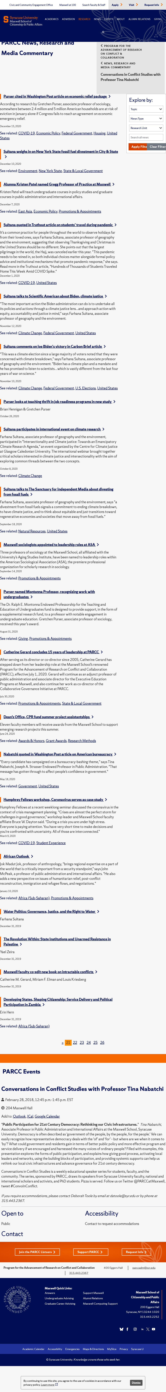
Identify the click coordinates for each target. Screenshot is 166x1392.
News (97, 19)
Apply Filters (140, 147)
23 (82, 1042)
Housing (100, 133)
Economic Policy (48, 133)
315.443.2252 (149, 1317)
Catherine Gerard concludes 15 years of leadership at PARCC (52, 652)
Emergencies (72, 1349)
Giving (158, 19)
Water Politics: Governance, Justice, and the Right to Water (50, 911)
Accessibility (55, 1349)
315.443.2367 (78, 1273)
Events (108, 19)
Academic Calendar (33, 1349)
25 (95, 1042)
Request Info (152, 5)
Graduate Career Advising (60, 1303)
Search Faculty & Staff (93, 5)
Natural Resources (32, 531)
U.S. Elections (85, 388)
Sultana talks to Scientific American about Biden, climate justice (54, 296)
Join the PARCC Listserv (35, 1252)
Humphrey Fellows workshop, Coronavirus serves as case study (54, 799)
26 (102, 1042)
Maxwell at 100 (67, 5)
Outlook (19, 1116)
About (121, 19)
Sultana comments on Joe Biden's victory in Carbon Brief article (53, 346)
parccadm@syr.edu (143, 1268)
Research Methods (82, 740)
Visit (132, 5)
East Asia (25, 211)
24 (89, 1042)
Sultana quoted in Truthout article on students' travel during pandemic (58, 225)
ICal (30, 1116)
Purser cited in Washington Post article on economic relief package (55, 96)
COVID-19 (26, 133)
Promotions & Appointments (80, 211)
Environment (27, 171)
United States (46, 282)
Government (27, 786)
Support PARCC (88, 1252)
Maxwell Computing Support (100, 1303)
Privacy (124, 1349)
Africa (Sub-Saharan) (34, 898)
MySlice (111, 1349)
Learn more (47, 1384)
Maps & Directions (93, 1349)
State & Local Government (83, 171)
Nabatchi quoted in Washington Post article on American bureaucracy (58, 754)
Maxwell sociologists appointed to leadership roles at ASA (50, 544)
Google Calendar (47, 1116)
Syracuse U (137, 1349)
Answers (50, 1293)
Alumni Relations (139, 19)
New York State (50, 171)
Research (84, 19)
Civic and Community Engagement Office (31, 5)
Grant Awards (56, 740)
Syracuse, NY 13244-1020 (142, 1312)
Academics (51, 19)
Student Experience (51, 843)
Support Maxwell (93, 1293)
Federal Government (77, 133)
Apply (115, 5)
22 (75, 1042)
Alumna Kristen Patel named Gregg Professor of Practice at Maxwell (57, 184)
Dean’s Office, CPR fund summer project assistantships (47, 717)
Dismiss (136, 1382)
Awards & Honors (31, 740)
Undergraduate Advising (59, 1298)
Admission (68, 19)
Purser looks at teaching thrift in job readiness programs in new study (58, 401)
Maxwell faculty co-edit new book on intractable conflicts (49, 972)
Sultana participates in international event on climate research (52, 429)
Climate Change (30, 333)
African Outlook (17, 856)
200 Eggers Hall (149, 1307)
